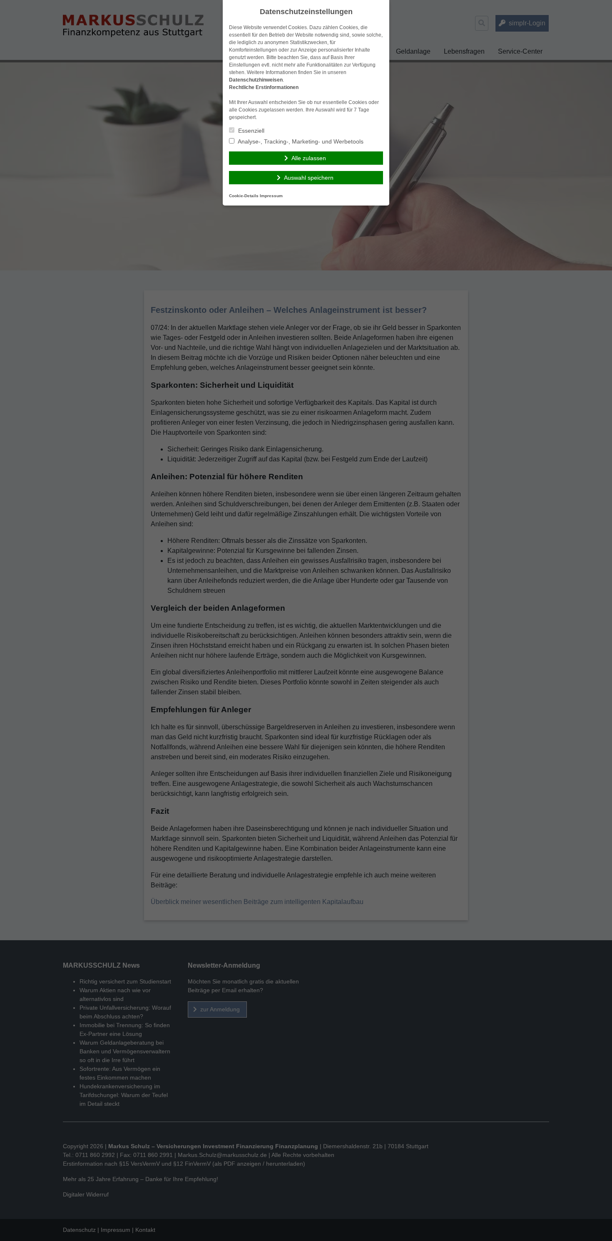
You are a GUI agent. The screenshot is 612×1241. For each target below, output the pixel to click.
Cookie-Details (244, 195)
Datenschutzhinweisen (256, 80)
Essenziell (250, 130)
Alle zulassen (308, 158)
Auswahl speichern (308, 177)
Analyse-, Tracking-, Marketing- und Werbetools (299, 141)
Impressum (271, 195)
